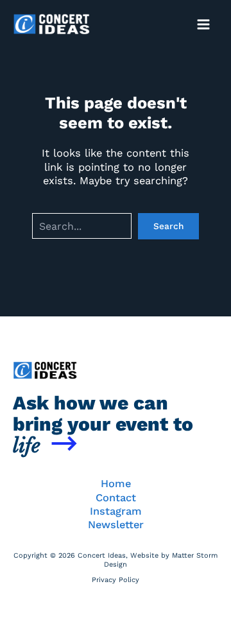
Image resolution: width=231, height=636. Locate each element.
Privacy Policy (115, 580)
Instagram (116, 511)
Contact (116, 498)
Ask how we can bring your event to (103, 424)
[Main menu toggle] (203, 24)
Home (116, 483)
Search (168, 226)
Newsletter (116, 525)
